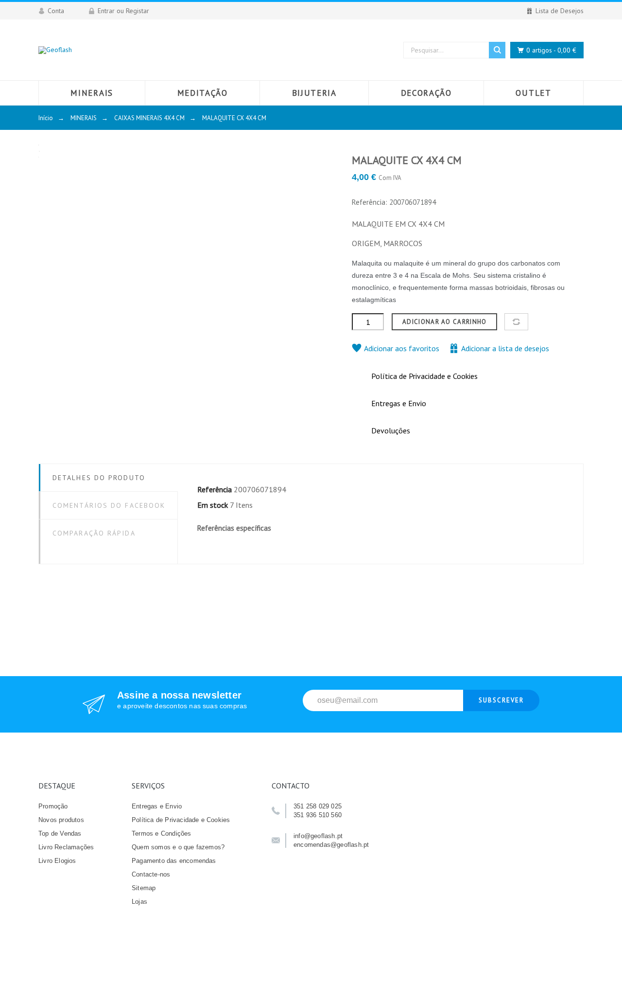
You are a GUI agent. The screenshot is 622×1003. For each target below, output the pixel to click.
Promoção (53, 806)
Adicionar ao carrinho (444, 322)
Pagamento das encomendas (174, 860)
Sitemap (144, 888)
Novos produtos (61, 820)
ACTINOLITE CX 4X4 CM (586, 217)
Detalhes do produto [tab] (98, 477)
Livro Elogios (57, 860)
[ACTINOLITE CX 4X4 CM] (586, 185)
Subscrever (501, 700)
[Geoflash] (55, 50)
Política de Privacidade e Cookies (181, 820)
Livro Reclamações (66, 847)
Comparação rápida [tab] (94, 533)
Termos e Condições (161, 833)
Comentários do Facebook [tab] (108, 505)
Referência (214, 489)
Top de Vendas (60, 833)
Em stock (212, 505)
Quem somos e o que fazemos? (178, 847)
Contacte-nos (151, 874)
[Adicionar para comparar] (516, 321)
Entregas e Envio (157, 806)
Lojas (139, 901)
